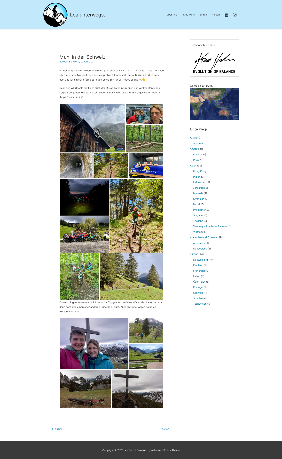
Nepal (196, 204)
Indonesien (199, 182)
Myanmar (198, 198)
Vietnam (198, 231)
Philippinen (199, 209)
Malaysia (198, 193)
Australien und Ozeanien (204, 237)
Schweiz (74, 61)
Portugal (198, 287)
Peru (196, 160)
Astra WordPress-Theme (165, 450)
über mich (172, 14)
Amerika (194, 148)
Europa (63, 61)
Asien (193, 165)
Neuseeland (200, 248)
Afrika (193, 137)
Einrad (203, 14)
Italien (196, 276)
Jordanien (199, 187)
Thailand (198, 220)
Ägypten (198, 143)
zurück (57, 428)
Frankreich (199, 270)
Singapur (198, 215)
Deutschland (200, 259)
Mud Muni (189, 14)
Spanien (198, 298)
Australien (199, 243)
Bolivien (198, 154)
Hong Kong (199, 171)
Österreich (199, 281)
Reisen (216, 14)
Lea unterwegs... (89, 15)
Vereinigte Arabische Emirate (210, 226)
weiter (166, 428)
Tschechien (200, 303)
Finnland (198, 265)
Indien (196, 176)
